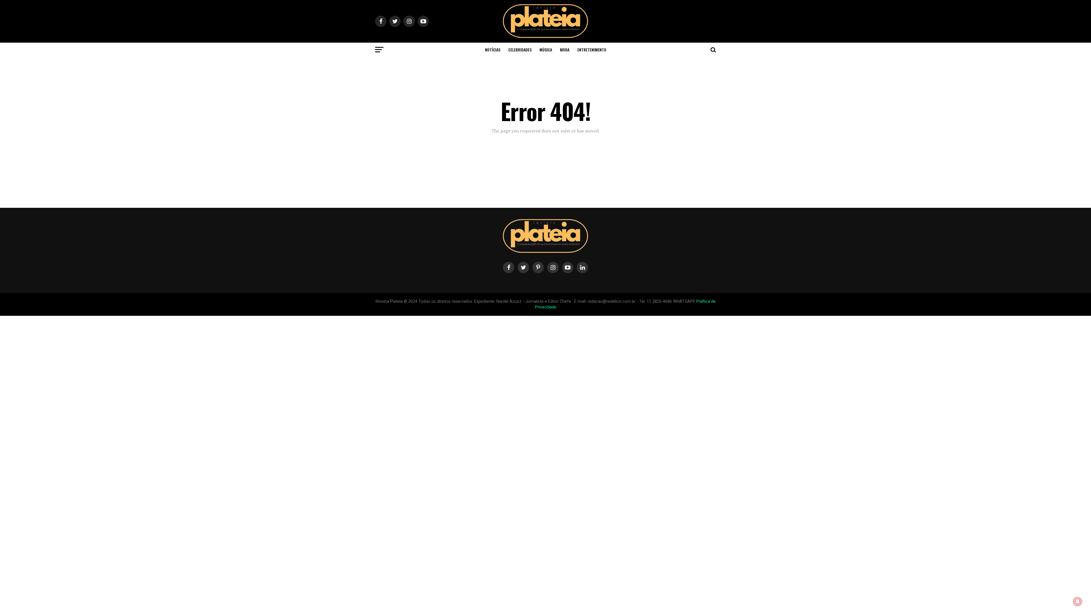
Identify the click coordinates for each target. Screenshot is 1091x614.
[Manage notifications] (1077, 601)
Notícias (492, 50)
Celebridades (520, 50)
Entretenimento (591, 50)
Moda (564, 50)
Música (546, 50)
